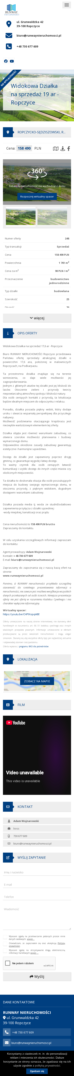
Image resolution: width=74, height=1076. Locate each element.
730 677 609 (20, 836)
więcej (38, 318)
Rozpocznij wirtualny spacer (37, 196)
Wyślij (38, 976)
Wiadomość (11, 909)
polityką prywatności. (48, 1065)
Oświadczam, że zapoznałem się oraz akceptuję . (37, 944)
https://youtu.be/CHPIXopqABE (21, 614)
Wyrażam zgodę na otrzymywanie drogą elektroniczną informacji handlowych (37, 951)
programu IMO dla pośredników (34, 646)
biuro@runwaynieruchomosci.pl (39, 35)
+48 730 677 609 (27, 46)
